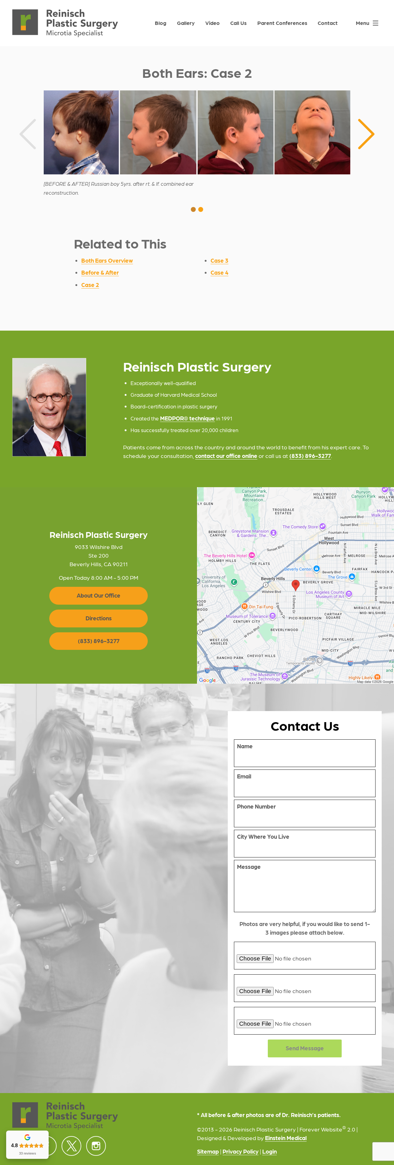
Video (212, 22)
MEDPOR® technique (187, 418)
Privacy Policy (241, 1151)
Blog (160, 22)
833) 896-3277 (311, 455)
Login (269, 1151)
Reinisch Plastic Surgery (99, 534)
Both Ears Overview (107, 260)
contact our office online (226, 455)
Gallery (186, 22)
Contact (328, 22)
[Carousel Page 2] (200, 209)
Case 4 (219, 272)
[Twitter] (71, 1146)
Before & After (100, 272)
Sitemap (208, 1151)
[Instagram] (96, 1146)
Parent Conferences (282, 22)
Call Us (238, 22)
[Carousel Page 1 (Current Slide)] (193, 209)
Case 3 (219, 260)
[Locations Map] (295, 584)
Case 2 (90, 284)
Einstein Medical (286, 1137)
